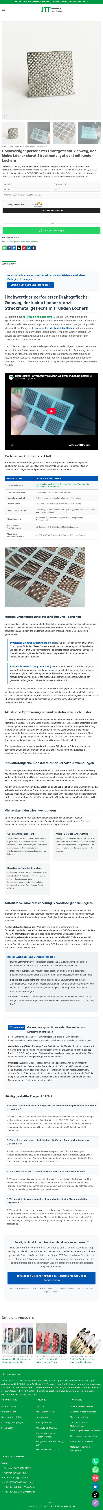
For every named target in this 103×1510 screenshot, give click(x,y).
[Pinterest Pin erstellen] (24, 248)
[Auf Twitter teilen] (14, 248)
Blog (51, 1503)
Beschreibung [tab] (9, 264)
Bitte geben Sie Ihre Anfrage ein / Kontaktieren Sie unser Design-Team (51, 1277)
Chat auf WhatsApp (53, 230)
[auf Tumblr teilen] (33, 248)
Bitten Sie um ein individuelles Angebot (30, 285)
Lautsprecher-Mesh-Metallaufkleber (28, 146)
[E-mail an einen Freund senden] (19, 248)
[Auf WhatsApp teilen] (4, 248)
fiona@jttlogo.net (20, 1477)
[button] (3, 9)
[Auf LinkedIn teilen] (28, 248)
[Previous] (7, 70)
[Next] (95, 70)
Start (5, 146)
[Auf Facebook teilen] (9, 248)
